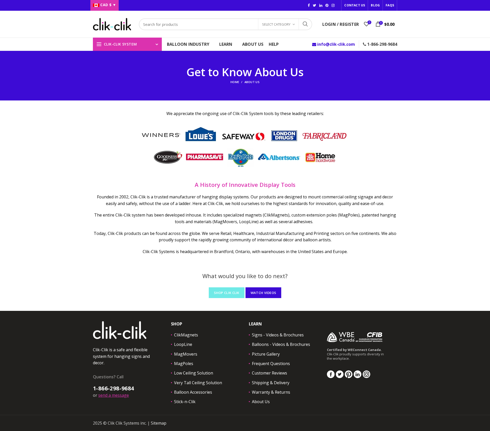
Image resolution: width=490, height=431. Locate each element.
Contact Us (354, 5)
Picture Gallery (266, 354)
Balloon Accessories (193, 392)
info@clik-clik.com (335, 44)
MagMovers (185, 354)
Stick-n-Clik (184, 401)
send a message (113, 395)
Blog (375, 5)
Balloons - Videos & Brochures (281, 344)
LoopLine (183, 344)
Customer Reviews (269, 373)
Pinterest (327, 5)
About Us (261, 401)
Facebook (308, 5)
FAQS (390, 5)
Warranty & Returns (271, 392)
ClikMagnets (186, 335)
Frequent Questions (271, 363)
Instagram (321, 5)
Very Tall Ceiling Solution (198, 382)
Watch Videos (263, 292)
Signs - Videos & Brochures (278, 335)
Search (305, 24)
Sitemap (158, 423)
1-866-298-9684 (381, 44)
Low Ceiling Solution (193, 373)
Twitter (314, 5)
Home (234, 82)
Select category (276, 24)
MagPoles (183, 363)
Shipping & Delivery (270, 382)
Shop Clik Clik (226, 292)
